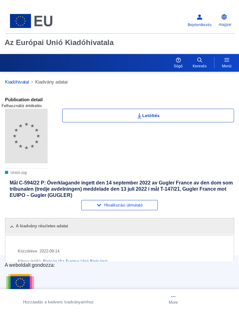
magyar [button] (225, 24)
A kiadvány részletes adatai (42, 226)
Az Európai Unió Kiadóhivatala (59, 42)
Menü (227, 66)
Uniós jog (18, 172)
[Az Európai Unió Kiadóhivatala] (45, 21)
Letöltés (151, 115)
